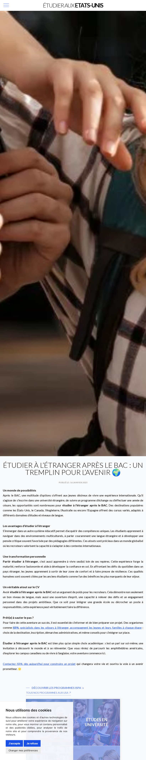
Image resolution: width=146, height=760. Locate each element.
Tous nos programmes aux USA (47, 687)
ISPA (16, 627)
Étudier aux (73, 5)
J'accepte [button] (14, 743)
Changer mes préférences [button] (23, 750)
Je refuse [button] (32, 743)
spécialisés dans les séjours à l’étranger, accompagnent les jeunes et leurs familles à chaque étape (81, 627)
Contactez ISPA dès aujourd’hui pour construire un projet (39, 663)
